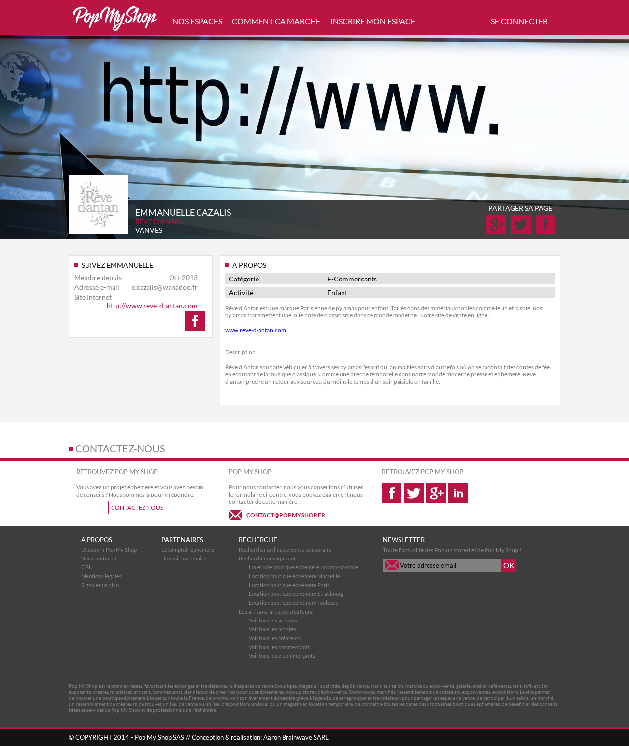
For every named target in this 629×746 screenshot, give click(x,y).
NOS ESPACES (197, 21)
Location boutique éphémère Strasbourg (296, 594)
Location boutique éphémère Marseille (294, 576)
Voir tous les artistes (272, 629)
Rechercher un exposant (267, 558)
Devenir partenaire (183, 558)
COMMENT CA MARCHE (276, 21)
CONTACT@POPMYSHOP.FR (285, 515)
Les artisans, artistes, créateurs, (276, 611)
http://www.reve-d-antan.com (152, 305)
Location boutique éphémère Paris (289, 585)
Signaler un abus (100, 585)
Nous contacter (99, 558)
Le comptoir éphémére (187, 549)
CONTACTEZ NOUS (137, 507)
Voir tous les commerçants (279, 647)
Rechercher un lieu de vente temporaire (285, 549)
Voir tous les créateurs (275, 638)
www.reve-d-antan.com (255, 330)
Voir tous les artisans (273, 620)
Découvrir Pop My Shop (109, 549)
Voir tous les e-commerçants (282, 656)
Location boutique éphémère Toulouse (294, 602)
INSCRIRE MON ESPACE (372, 21)
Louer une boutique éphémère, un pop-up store (303, 567)
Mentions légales (101, 576)
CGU (87, 567)
